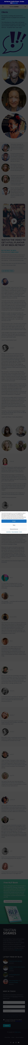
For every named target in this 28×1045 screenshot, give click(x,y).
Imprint (20, 531)
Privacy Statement (15, 531)
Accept (14, 521)
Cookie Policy (8, 531)
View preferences (14, 529)
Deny (14, 525)
